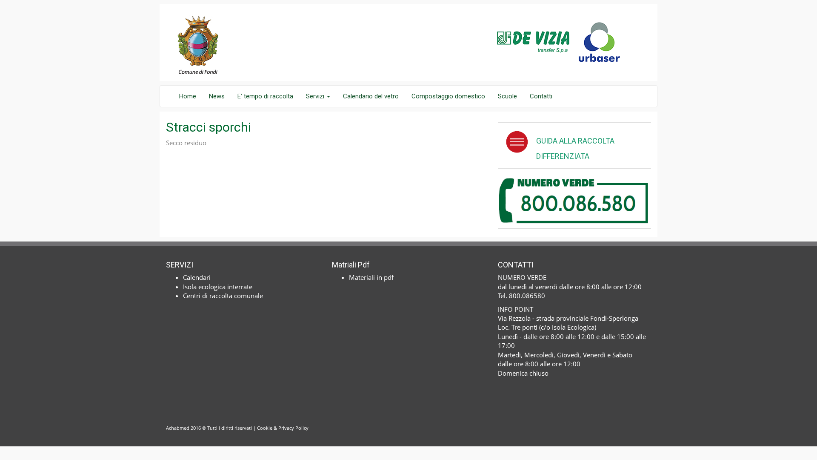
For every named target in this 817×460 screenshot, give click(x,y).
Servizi (316, 96)
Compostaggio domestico (448, 96)
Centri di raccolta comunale (223, 295)
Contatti (541, 96)
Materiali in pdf (371, 277)
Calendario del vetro (371, 96)
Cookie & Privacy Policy (283, 428)
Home (187, 96)
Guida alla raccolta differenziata (575, 148)
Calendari (197, 277)
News (217, 96)
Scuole (507, 96)
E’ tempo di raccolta (265, 96)
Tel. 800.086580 (521, 295)
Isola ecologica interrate (217, 286)
